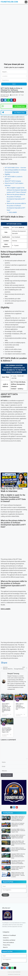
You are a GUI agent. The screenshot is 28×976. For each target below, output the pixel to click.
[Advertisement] (14, 19)
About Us (5, 947)
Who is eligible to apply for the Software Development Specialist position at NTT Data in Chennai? (17, 190)
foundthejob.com (9, 2)
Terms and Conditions (8, 942)
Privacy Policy (6, 945)
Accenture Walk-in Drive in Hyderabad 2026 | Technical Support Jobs (6, 730)
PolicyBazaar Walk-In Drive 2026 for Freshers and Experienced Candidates (18, 862)
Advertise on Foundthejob (9, 935)
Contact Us (6, 937)
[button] (26, 2)
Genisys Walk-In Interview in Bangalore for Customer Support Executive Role (18, 837)
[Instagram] (11, 807)
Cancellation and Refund (9, 940)
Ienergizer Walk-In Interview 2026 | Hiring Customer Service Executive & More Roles (18, 856)
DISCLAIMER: (13, 212)
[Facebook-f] (2, 968)
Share (4, 662)
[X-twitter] (15, 968)
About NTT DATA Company (13, 181)
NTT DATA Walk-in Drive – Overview (15, 167)
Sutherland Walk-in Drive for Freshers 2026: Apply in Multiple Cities (18, 868)
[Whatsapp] (12, 968)
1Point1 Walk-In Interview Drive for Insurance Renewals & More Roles (18, 849)
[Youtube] (17, 807)
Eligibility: (7, 174)
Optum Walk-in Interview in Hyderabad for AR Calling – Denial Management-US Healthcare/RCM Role (6, 707)
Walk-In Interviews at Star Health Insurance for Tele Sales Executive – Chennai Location (18, 874)
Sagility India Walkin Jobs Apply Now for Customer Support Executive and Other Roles (18, 843)
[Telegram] (14, 807)
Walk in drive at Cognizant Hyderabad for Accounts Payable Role (20, 706)
